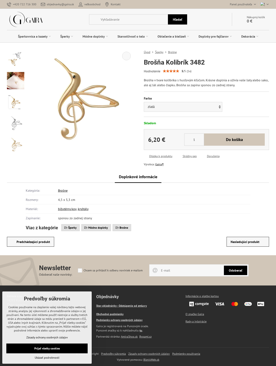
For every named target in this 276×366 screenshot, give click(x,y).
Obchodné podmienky (110, 314)
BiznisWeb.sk (151, 360)
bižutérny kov (67, 209)
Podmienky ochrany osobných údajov (119, 320)
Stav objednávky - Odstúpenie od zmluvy (121, 306)
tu (141, 330)
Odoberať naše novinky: (55, 274)
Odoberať (235, 270)
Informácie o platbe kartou (202, 296)
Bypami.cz (145, 336)
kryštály (83, 209)
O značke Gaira (194, 314)
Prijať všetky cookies (47, 348)
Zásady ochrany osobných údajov (149, 354)
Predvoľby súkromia (113, 354)
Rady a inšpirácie (196, 321)
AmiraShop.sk (129, 336)
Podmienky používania (186, 354)
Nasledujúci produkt (245, 242)
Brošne (63, 190)
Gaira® (159, 164)
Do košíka (234, 139)
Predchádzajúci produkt (33, 242)
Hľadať (177, 19)
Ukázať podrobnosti (47, 357)
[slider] (171, 71)
